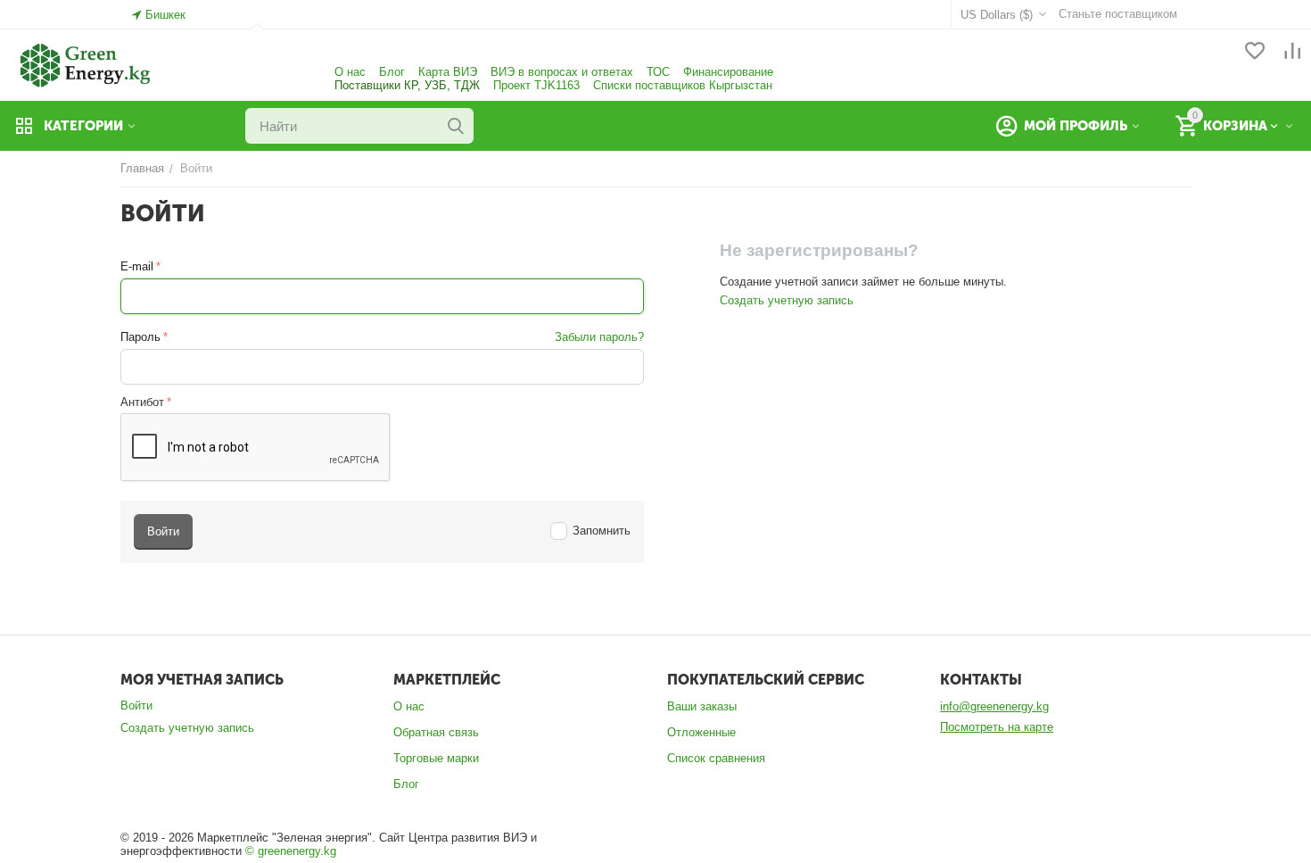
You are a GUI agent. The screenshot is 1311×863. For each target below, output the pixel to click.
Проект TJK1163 (536, 85)
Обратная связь (436, 732)
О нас (350, 72)
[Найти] (456, 126)
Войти (136, 705)
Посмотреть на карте (996, 727)
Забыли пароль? (599, 337)
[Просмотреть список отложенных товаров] (1254, 52)
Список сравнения (716, 758)
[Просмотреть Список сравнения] (1292, 52)
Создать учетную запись (786, 300)
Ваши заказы (702, 706)
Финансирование (728, 72)
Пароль (140, 337)
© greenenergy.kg (290, 851)
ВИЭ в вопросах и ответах (562, 72)
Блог (392, 72)
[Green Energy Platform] (76, 64)
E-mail (136, 266)
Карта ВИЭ (447, 72)
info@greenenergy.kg (994, 706)
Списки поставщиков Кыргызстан (682, 85)
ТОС (658, 72)
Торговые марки (436, 758)
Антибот (142, 402)
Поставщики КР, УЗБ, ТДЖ (407, 85)
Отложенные (701, 732)
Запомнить (602, 530)
